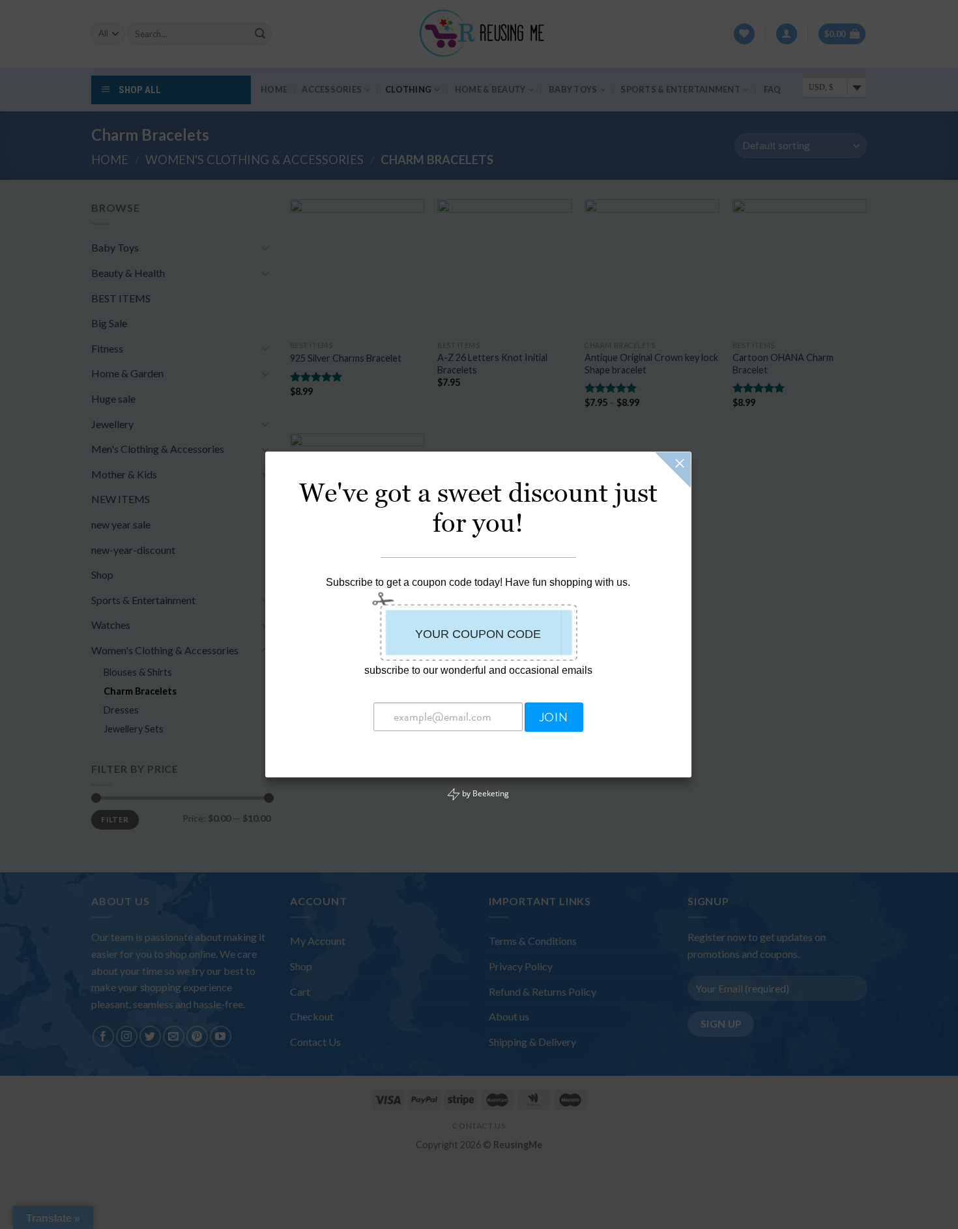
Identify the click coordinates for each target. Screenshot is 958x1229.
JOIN (554, 717)
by (484, 793)
